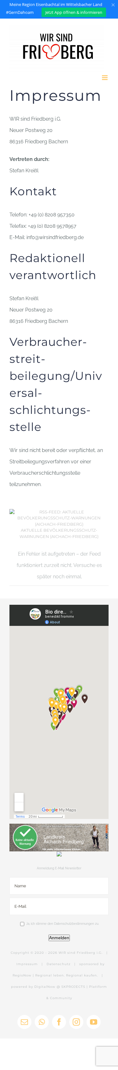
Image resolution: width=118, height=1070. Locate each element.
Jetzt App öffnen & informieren (73, 12)
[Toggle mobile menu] (105, 77)
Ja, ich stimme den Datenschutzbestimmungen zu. (62, 923)
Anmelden (59, 937)
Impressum (27, 964)
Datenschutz (58, 964)
